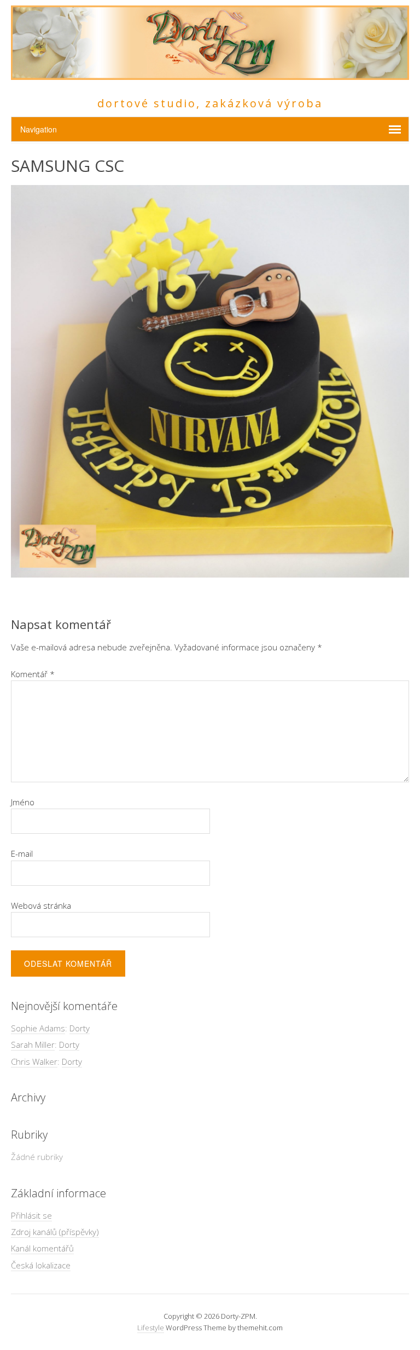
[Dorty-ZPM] (210, 73)
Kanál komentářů (42, 1248)
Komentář (33, 673)
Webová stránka (41, 905)
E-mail (22, 853)
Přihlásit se (31, 1215)
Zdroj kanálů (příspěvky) (55, 1231)
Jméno (22, 802)
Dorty (79, 1028)
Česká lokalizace (41, 1265)
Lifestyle (150, 1327)
